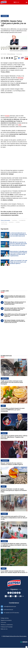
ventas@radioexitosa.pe (10, 606)
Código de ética (5, 618)
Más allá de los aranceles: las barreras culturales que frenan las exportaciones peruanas (18, 244)
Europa (7, 115)
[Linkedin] (9, 58)
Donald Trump (4, 222)
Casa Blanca (14, 220)
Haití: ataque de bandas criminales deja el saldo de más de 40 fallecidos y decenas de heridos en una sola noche (14, 321)
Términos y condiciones (7, 624)
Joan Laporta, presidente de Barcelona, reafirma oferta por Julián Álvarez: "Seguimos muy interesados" (14, 437)
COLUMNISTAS (22, 220)
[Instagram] (15, 593)
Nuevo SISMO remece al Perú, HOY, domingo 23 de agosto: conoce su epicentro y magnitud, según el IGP (15, 315)
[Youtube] (13, 593)
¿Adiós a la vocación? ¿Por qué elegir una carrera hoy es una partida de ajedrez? (18, 262)
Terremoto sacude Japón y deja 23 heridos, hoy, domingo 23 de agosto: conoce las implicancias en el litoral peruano (14, 309)
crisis (19, 124)
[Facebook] (7, 58)
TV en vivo (3, 622)
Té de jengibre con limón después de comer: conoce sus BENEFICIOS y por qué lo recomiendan (13, 410)
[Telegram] (12, 58)
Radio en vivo (4, 629)
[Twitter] (4, 58)
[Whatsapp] (2, 58)
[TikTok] (20, 593)
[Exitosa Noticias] (3, 2)
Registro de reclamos (6, 620)
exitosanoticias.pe (8, 609)
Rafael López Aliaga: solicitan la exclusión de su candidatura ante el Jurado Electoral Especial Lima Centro (15, 303)
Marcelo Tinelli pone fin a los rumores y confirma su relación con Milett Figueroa (12, 463)
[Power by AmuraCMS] (23, 642)
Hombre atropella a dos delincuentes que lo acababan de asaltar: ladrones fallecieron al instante (14, 297)
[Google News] (17, 593)
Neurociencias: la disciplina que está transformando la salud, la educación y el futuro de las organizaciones (18, 253)
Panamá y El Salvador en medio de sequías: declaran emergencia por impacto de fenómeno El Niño (14, 490)
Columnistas (4, 15)
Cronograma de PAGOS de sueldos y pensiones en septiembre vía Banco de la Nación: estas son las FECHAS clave (14, 545)
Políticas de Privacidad (6, 627)
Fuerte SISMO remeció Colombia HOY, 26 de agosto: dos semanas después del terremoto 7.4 (14, 571)
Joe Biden (18, 222)
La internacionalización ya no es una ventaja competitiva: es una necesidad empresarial (18, 234)
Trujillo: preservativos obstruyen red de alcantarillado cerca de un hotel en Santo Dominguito (12, 382)
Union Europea (4, 224)
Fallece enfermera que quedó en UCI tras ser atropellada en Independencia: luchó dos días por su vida (14, 518)
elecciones (11, 222)
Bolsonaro (20, 77)
